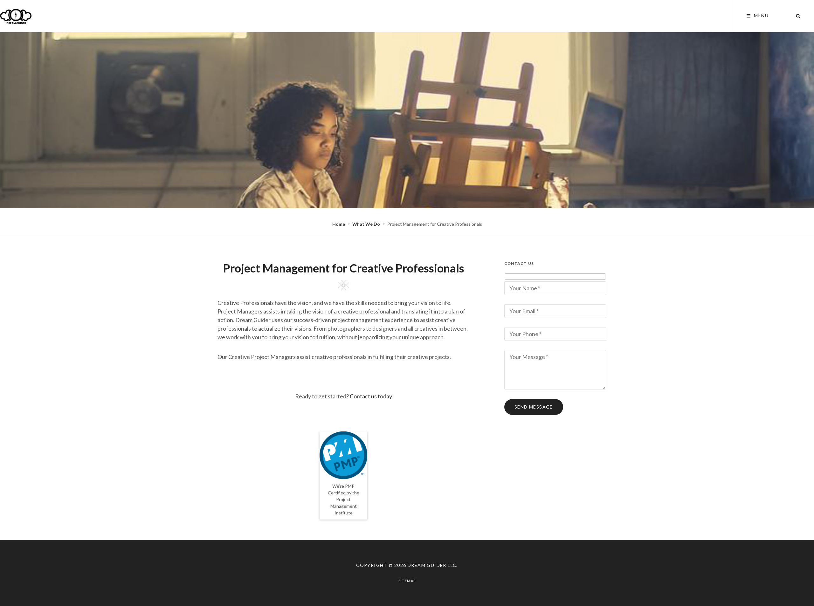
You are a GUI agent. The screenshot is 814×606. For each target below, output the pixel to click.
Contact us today (371, 396)
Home (339, 224)
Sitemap (407, 581)
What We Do (366, 224)
